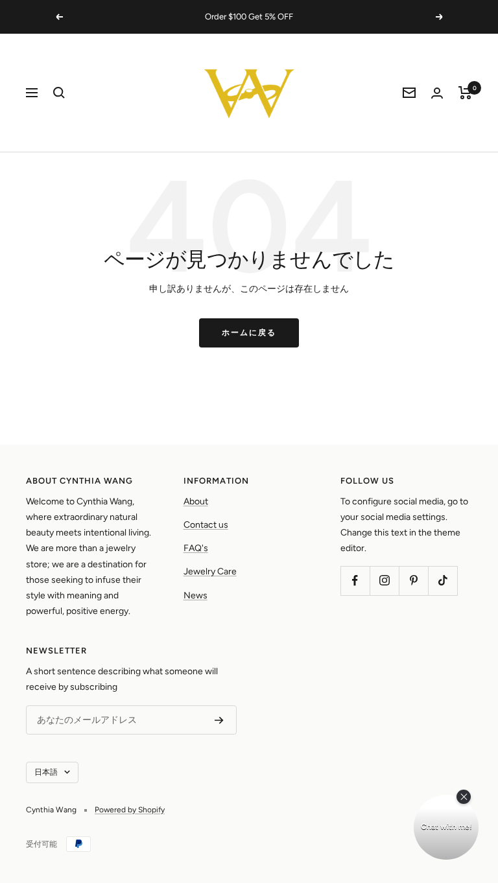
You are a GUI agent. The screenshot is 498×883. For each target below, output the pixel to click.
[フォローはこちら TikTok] (442, 580)
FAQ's (196, 548)
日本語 (46, 772)
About (196, 501)
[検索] (59, 93)
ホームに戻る (249, 332)
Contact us (206, 524)
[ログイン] (437, 93)
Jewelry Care (210, 571)
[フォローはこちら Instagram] (384, 580)
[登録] (219, 720)
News (196, 595)
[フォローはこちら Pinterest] (413, 580)
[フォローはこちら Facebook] (355, 580)
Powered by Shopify (130, 809)
